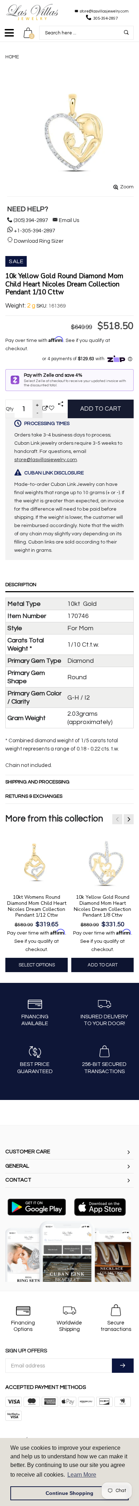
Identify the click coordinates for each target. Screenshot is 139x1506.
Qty (10, 408)
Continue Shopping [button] (69, 1493)
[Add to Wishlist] (51, 408)
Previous (117, 819)
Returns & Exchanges (33, 796)
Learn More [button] (81, 1475)
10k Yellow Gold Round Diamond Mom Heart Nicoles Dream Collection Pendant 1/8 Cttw (102, 906)
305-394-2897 (105, 18)
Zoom (127, 186)
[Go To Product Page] (45, 408)
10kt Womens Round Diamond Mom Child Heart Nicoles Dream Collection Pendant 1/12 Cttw (36, 906)
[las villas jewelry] (32, 12)
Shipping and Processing (37, 782)
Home (12, 56)
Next (129, 819)
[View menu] (9, 36)
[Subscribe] (123, 1365)
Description (20, 584)
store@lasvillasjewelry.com (104, 11)
